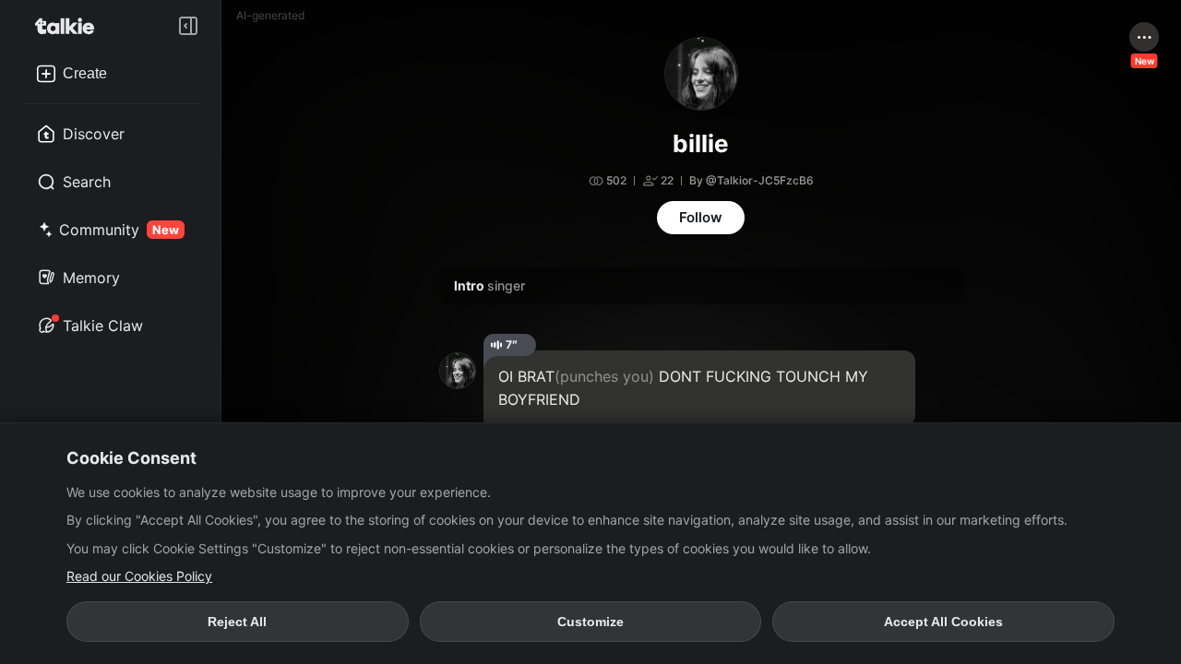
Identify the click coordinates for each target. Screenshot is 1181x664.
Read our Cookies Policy (139, 576)
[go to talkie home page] (70, 26)
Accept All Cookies (943, 621)
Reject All (237, 621)
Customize (590, 621)
